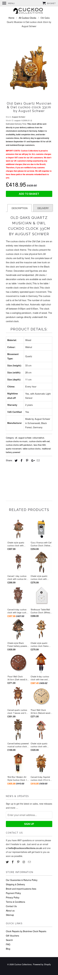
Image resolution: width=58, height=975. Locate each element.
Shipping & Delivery (15, 884)
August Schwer (18, 116)
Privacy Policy (12, 897)
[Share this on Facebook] (21, 460)
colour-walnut (38, 437)
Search (9, 940)
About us (10, 910)
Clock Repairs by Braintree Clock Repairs (26, 931)
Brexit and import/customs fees (21, 888)
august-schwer (24, 437)
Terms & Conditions (15, 901)
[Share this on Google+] (32, 460)
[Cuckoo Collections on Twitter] (7, 862)
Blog (8, 948)
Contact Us (11, 906)
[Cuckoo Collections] (29, 11)
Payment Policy (13, 893)
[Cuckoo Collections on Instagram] (24, 862)
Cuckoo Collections (23, 964)
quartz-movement (13, 448)
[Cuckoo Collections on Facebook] (13, 862)
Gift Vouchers (12, 935)
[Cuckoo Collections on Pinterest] (18, 862)
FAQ (8, 944)
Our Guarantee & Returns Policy (21, 880)
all (16, 437)
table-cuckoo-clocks (32, 448)
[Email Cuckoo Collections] (29, 862)
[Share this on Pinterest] (26, 460)
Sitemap (10, 914)
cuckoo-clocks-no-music (17, 441)
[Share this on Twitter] (15, 460)
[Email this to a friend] (37, 460)
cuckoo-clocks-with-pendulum (19, 444)
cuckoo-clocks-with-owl (39, 441)
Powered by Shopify (42, 964)
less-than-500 (40, 444)
